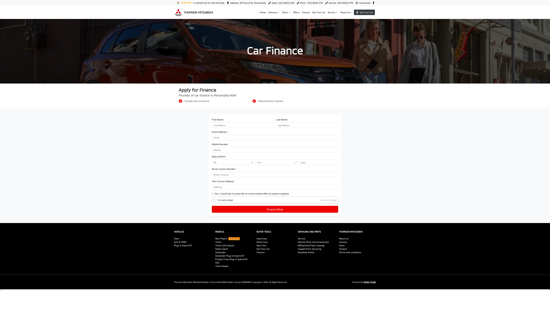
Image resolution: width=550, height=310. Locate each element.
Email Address (220, 131)
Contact (343, 248)
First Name (218, 119)
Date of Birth (219, 156)
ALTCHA (333, 200)
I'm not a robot (225, 200)
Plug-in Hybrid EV (183, 245)
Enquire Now (275, 209)
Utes (176, 238)
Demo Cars (262, 242)
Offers (296, 12)
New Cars (261, 245)
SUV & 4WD (180, 242)
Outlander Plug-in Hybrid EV (229, 255)
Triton (218, 242)
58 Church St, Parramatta (253, 2)
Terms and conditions (350, 252)
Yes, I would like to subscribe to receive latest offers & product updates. (252, 193)
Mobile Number (220, 144)
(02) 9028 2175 (315, 2)
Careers (343, 242)
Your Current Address (223, 181)
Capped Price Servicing (309, 248)
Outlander (220, 252)
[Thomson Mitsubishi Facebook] (374, 2)
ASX (217, 262)
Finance (306, 12)
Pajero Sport (221, 248)
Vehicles (272, 12)
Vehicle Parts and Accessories (313, 242)
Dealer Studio (370, 282)
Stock (285, 12)
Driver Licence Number (224, 168)
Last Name (282, 119)
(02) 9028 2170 (345, 2)
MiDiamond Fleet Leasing (311, 245)
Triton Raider (222, 266)
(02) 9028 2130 (286, 2)
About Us (345, 12)
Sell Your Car (318, 12)
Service (331, 12)
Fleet (341, 245)
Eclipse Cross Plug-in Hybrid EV (231, 259)
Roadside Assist (306, 252)
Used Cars (262, 238)
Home (263, 12)
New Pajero (221, 238)
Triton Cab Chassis (224, 245)
